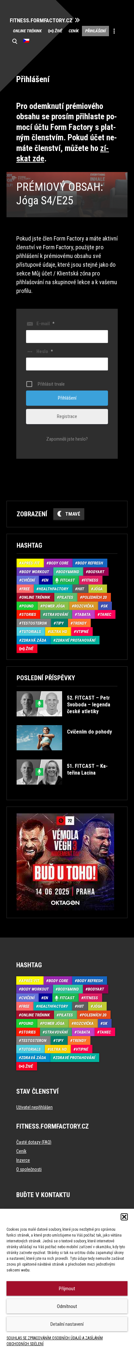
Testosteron (34, 623)
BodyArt (96, 571)
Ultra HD (58, 631)
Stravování (56, 614)
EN (46, 580)
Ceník (74, 30)
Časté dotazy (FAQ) (33, 1142)
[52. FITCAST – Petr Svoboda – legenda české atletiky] (66, 721)
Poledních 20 (94, 597)
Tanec (105, 614)
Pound (27, 606)
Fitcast (67, 580)
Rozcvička (84, 606)
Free (25, 588)
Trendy (80, 623)
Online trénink (27, 30)
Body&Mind (68, 571)
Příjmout (67, 1289)
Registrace (67, 416)
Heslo (44, 351)
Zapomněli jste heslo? (67, 439)
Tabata (84, 614)
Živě (58, 30)
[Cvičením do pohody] (64, 755)
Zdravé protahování (75, 640)
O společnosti (29, 1169)
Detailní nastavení (67, 1324)
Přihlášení (95, 30)
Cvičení (28, 580)
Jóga (98, 588)
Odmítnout (67, 1306)
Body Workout (35, 571)
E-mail (45, 324)
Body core (58, 563)
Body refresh (90, 563)
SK (105, 606)
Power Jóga (54, 606)
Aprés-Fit (30, 563)
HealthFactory (53, 588)
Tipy (60, 623)
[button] (124, 1217)
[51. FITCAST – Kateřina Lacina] (66, 789)
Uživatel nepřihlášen (34, 1107)
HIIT (80, 588)
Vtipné (82, 631)
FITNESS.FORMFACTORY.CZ (41, 20)
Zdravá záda (34, 640)
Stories (28, 614)
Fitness (91, 580)
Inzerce (23, 1160)
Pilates (66, 597)
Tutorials (31, 631)
